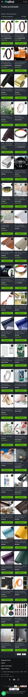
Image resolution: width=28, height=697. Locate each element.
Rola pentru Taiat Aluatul (7, 463)
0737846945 (6, 674)
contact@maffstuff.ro (8, 676)
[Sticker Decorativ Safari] (7, 428)
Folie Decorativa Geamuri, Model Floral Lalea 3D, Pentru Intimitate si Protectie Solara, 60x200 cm (6, 117)
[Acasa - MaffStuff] (9, 2)
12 (22, 654)
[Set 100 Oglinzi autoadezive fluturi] (20, 455)
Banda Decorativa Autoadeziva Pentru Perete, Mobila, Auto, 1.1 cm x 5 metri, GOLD (6, 198)
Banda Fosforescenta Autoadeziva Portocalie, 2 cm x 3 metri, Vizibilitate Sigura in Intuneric (21, 592)
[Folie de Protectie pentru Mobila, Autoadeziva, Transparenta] (20, 53)
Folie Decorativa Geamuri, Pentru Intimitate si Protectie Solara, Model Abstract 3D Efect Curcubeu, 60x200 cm (6, 226)
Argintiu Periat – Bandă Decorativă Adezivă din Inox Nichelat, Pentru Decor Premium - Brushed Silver (20, 144)
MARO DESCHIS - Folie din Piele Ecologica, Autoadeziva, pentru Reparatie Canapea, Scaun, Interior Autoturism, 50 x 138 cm (7, 253)
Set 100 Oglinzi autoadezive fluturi (19, 464)
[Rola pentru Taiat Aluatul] (7, 455)
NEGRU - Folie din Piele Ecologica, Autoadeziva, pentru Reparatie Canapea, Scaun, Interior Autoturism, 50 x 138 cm (7, 90)
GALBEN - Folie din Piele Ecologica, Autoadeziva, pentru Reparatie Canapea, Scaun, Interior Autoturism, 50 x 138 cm (20, 541)
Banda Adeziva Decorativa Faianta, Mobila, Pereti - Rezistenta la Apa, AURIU (20, 117)
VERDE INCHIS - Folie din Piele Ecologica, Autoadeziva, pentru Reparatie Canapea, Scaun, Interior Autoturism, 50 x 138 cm (20, 567)
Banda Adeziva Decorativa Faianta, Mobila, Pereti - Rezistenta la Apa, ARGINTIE (5, 384)
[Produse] (2, 2)
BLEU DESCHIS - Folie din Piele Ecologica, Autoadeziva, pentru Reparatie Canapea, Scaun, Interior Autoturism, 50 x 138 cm (6, 541)
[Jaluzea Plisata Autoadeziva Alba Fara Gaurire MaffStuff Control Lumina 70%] (7, 350)
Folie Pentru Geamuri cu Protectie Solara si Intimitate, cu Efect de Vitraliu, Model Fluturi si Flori (20, 359)
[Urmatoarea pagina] (25, 654)
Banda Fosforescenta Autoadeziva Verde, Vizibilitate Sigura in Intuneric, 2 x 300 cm (6, 619)
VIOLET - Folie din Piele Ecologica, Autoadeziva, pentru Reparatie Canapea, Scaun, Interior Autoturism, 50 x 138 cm (7, 567)
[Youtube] (14, 679)
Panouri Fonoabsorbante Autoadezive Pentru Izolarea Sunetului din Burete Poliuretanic (7, 592)
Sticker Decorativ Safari (6, 436)
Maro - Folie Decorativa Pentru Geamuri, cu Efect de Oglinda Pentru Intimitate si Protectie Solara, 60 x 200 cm (7, 516)
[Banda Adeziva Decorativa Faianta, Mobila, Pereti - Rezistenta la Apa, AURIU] (20, 108)
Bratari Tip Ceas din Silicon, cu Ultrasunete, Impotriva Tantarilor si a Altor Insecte (20, 198)
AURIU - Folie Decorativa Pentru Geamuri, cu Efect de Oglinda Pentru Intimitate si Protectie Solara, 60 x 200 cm (20, 307)
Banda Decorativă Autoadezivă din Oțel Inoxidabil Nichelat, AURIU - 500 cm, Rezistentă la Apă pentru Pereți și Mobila (7, 35)
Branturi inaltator (19, 409)
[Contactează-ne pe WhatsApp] (3, 693)
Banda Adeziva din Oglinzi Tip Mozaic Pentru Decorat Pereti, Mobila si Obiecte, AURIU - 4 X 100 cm (20, 90)
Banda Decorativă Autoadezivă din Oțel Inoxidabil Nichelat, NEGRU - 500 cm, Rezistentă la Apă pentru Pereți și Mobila (7, 62)
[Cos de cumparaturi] (26, 2)
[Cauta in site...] (24, 2)
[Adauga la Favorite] (12, 21)
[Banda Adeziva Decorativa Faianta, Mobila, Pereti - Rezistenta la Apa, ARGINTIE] (7, 375)
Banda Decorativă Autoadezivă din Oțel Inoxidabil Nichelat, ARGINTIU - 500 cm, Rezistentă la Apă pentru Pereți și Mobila (20, 35)
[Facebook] (10, 679)
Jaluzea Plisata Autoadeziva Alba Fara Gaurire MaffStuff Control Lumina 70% (7, 359)
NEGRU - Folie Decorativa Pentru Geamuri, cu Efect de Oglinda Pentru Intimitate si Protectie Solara (21, 489)
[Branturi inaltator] (20, 401)
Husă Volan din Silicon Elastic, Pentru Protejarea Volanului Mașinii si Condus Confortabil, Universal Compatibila (20, 171)
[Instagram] (18, 679)
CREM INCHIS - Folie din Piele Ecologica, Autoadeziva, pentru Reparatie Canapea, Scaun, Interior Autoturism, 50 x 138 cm (20, 253)
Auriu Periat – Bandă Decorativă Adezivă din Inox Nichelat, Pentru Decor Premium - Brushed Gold (20, 280)
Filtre (24, 16)
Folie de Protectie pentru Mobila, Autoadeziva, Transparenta (20, 62)
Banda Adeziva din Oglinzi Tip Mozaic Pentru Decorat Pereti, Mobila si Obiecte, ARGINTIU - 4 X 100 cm (7, 171)
